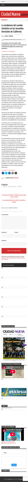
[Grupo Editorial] (14, 15)
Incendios (19, 186)
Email (16, 232)
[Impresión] (15, 173)
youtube (18, 9)
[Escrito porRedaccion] (4, 177)
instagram (15, 9)
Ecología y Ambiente (9, 34)
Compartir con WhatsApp (8, 51)
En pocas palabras (8, 265)
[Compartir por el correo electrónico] (12, 173)
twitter (12, 9)
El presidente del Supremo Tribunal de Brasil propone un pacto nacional (14, 196)
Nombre (4, 232)
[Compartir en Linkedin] (9, 173)
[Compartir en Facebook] (3, 173)
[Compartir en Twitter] (6, 173)
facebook (10, 9)
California (5, 186)
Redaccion (15, 178)
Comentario (4, 214)
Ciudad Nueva (10, 479)
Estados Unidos (12, 186)
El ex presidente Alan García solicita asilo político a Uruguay (14, 201)
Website (3, 240)
